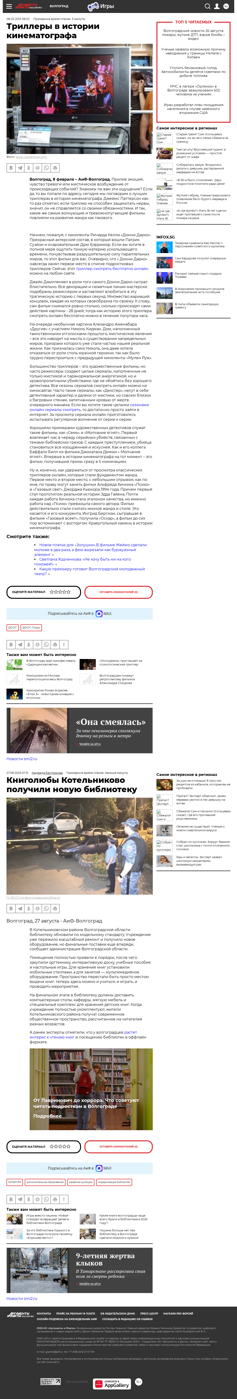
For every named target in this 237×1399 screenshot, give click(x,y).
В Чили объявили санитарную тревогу (196, 306)
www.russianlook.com (31, 157)
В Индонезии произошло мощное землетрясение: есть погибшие (199, 290)
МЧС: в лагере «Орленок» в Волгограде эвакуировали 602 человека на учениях (193, 90)
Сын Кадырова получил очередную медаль (200, 260)
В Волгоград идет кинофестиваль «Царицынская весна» (50, 662)
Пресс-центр (149, 1313)
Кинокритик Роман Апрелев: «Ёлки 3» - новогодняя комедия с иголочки (50, 694)
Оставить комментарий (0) (119, 592)
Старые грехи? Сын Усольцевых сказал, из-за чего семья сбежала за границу (202, 137)
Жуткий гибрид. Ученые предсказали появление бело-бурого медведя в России (203, 199)
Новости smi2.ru (21, 759)
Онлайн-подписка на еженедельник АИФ (67, 1319)
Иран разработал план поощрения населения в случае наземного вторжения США (193, 109)
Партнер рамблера (77, 1381)
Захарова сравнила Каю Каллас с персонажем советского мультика (200, 245)
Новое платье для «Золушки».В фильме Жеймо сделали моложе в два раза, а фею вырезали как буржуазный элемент (90, 550)
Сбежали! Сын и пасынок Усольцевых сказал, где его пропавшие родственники (203, 814)
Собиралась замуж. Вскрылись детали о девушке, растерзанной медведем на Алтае (200, 168)
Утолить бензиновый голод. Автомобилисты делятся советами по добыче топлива (193, 72)
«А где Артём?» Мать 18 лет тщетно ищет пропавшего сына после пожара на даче (201, 214)
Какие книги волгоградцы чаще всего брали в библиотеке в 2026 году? (123, 1219)
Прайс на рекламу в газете (75, 1313)
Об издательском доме (117, 1313)
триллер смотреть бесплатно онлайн (112, 269)
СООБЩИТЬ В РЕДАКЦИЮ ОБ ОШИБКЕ (127, 1319)
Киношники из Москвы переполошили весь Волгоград (49, 677)
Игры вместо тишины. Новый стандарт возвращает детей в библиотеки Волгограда (47, 1219)
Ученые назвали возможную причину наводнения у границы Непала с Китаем (193, 53)
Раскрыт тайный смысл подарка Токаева (198, 275)
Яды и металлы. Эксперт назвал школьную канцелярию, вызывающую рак (199, 860)
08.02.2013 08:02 (18, 19)
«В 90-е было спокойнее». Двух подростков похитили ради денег (200, 181)
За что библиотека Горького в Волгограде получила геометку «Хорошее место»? (49, 1234)
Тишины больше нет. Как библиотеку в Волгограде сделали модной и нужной (119, 1234)
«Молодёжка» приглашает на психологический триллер (121, 662)
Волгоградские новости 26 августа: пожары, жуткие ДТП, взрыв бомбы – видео (193, 35)
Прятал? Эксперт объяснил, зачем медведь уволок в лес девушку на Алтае (201, 799)
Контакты (44, 1313)
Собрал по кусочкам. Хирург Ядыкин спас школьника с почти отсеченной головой (203, 845)
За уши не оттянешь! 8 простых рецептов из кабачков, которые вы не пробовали (203, 784)
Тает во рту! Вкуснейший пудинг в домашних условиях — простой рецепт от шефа (201, 153)
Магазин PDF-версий (178, 1313)
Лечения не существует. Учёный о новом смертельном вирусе (200, 828)
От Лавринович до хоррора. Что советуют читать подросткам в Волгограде (86, 1103)
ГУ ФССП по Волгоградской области (33, 897)
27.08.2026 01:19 (17, 773)
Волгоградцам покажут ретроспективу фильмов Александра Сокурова (117, 679)
